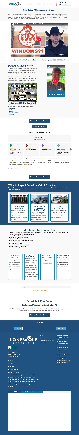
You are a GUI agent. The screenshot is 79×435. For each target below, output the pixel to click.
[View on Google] (11, 145)
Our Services (11, 366)
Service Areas (13, 360)
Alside (15, 160)
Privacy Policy (32, 375)
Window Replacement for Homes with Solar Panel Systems (62, 337)
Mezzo (18, 160)
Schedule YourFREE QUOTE (63, 3)
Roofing (45, 290)
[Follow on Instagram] (12, 363)
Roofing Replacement (14, 372)
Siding (38, 290)
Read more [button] (12, 153)
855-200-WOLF (11, 358)
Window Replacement (14, 367)
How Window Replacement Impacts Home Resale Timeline (63, 349)
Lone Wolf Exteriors (15, 287)
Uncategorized (43, 338)
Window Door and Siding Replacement (32, 391)
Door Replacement (13, 370)
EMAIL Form (18, 328)
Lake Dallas (47, 287)
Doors (41, 290)
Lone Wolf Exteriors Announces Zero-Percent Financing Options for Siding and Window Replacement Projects (63, 360)
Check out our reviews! (46, 263)
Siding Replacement (13, 369)
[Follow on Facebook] (9, 363)
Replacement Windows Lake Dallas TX (32, 287)
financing (26, 164)
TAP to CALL (61, 328)
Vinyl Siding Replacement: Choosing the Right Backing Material (63, 343)
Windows (34, 290)
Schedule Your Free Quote (38, 121)
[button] (8, 149)
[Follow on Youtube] (14, 363)
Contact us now (15, 214)
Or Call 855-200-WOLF (39, 126)
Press (41, 335)
